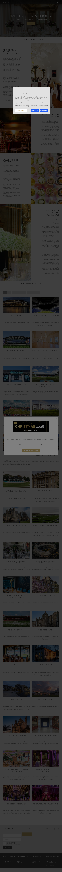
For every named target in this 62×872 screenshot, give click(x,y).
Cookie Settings (21, 110)
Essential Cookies (34, 110)
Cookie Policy (29, 106)
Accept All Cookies (44, 110)
